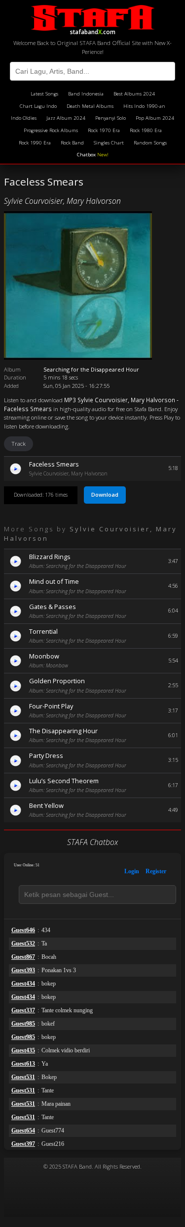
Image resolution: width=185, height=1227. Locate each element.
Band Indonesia (86, 94)
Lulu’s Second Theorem (64, 780)
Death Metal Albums (90, 106)
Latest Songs (44, 94)
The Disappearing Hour (63, 730)
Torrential (43, 631)
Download (104, 494)
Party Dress (46, 755)
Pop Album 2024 (155, 118)
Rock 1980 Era (146, 130)
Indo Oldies (24, 118)
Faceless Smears (54, 464)
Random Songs (150, 143)
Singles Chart (109, 143)
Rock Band (72, 143)
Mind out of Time (54, 581)
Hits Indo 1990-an (144, 106)
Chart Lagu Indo (38, 106)
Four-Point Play (51, 706)
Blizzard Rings (50, 556)
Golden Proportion (57, 680)
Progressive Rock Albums (51, 130)
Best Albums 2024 (134, 94)
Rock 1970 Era (104, 130)
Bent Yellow (46, 805)
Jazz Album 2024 (65, 118)
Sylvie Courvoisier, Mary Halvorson (62, 200)
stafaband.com (92, 30)
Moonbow (44, 656)
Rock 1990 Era (35, 143)
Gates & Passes (52, 606)
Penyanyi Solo (110, 118)
